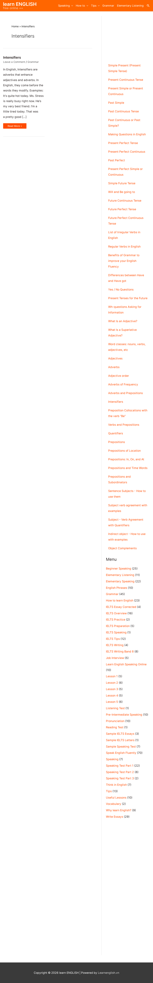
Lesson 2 (112, 682)
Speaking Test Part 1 (119, 765)
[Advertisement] (128, 34)
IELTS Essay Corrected (121, 607)
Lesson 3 (112, 689)
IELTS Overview (116, 613)
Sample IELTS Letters (120, 740)
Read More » (14, 125)
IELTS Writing (115, 645)
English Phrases (116, 588)
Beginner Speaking (118, 568)
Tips (93, 5)
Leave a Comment (14, 61)
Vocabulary (113, 804)
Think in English (116, 784)
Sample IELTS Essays (120, 733)
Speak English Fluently (121, 753)
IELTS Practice (115, 619)
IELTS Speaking (116, 632)
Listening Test (115, 708)
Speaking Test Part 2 (120, 772)
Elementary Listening (130, 5)
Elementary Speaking (120, 581)
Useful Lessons (116, 797)
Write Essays (114, 816)
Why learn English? (118, 810)
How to (80, 5)
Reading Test (114, 727)
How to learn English (119, 600)
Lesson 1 (112, 676)
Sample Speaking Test (121, 746)
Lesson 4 (112, 695)
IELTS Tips (113, 639)
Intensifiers (12, 57)
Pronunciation (115, 721)
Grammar (108, 5)
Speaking (64, 5)
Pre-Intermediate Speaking (124, 714)
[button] (148, 5)
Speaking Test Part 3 (120, 778)
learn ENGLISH (20, 4)
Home (15, 26)
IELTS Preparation (118, 626)
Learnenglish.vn (108, 972)
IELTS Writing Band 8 (120, 651)
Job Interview (115, 658)
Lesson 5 (112, 702)
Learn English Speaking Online (126, 664)
